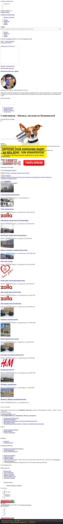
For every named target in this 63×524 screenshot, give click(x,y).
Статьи (5, 22)
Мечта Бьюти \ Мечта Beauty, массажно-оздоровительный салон (20, 421)
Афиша (5, 24)
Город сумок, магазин (7, 261)
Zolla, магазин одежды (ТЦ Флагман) (11, 303)
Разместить (7, 21)
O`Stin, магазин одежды (7, 209)
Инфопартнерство (8, 442)
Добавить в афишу (8, 458)
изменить (5, 12)
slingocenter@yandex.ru (10, 170)
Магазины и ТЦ (8, 109)
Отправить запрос (12, 178)
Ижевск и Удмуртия (9, 17)
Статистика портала (9, 450)
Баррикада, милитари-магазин (9, 319)
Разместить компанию (9, 455)
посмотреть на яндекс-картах (17, 177)
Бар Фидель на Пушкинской (11, 418)
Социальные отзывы (8, 414)
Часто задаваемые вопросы (11, 451)
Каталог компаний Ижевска (11, 429)
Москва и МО (7, 471)
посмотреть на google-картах (33, 177)
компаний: (11, 39)
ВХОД (2, 41)
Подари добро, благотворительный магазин (13, 280)
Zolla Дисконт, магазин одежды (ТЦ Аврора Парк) (15, 220)
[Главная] (4, 106)
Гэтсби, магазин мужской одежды (10, 194)
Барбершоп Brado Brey (10, 419)
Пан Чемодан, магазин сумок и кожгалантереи (13, 235)
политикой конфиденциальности (18, 522)
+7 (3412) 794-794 (5, 505)
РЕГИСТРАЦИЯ (9, 41)
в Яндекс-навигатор (46, 177)
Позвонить (4, 178)
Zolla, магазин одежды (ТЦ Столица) (11, 292)
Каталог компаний (8, 107)
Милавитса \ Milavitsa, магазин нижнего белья (13, 399)
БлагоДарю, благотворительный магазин (12, 354)
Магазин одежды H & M (7, 369)
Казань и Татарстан (9, 474)
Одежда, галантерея (9, 110)
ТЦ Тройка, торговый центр (8, 384)
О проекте (6, 441)
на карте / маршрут (5, 175)
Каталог (6, 20)
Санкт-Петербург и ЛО (10, 476)
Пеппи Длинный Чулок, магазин (10, 339)
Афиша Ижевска (8, 431)
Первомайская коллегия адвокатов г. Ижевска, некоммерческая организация (24, 423)
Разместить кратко (8, 457)
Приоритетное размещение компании (13, 448)
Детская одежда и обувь (23, 173)
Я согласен (32, 522)
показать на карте (5, 177)
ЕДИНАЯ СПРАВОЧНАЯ (8, 14)
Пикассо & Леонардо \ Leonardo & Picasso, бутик (14, 250)
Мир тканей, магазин (9, 422)
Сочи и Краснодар (8, 472)
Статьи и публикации (9, 432)
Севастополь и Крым (9, 478)
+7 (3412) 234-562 (5, 156)
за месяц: (27, 39)
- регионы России (8, 66)
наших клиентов (7, 68)
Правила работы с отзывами (14, 485)
